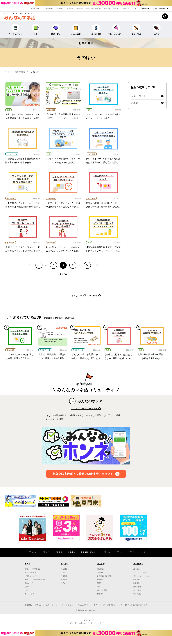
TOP (7, 72)
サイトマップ (99, 605)
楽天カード (50, 9)
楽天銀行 (60, 9)
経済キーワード (138, 96)
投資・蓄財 (55, 34)
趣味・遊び (136, 34)
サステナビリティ (101, 623)
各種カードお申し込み (33, 569)
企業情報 (28, 605)
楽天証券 (70, 9)
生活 (35, 34)
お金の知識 (76, 34)
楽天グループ (36, 9)
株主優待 (100, 594)
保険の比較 (137, 594)
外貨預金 (64, 576)
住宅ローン (65, 583)
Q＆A (156, 34)
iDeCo (99, 587)
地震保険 (136, 583)
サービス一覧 (72, 623)
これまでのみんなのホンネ (84, 408)
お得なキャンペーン (32, 576)
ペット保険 (137, 590)
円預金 (63, 572)
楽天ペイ (116, 9)
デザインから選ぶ (31, 572)
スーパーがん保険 (139, 572)
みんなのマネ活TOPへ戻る (84, 295)
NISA (99, 583)
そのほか (35, 72)
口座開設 (64, 569)
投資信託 (100, 580)
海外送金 (64, 580)
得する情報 (96, 34)
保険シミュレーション (141, 576)
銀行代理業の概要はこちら (136, 605)
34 (87, 265)
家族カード (29, 583)
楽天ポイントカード (130, 9)
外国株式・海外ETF (104, 576)
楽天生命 (80, 9)
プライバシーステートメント (47, 605)
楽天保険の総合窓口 (93, 9)
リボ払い (28, 590)
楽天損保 (136, 580)
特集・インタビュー (116, 34)
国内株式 (100, 572)
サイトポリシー (68, 605)
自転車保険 (137, 587)
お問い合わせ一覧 (85, 623)
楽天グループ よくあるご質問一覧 (153, 9)
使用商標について (114, 605)
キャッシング (29, 594)
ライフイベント (15, 34)
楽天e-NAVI (29, 587)
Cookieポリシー (84, 605)
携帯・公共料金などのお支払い (36, 580)
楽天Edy (107, 9)
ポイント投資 (102, 590)
